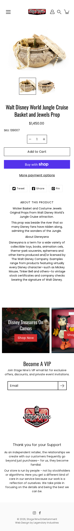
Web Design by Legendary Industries (37, 522)
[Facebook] (40, 512)
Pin (58, 188)
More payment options (37, 175)
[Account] (52, 12)
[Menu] (8, 12)
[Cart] (67, 12)
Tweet (21, 188)
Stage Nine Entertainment (42, 519)
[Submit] (62, 385)
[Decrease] (30, 139)
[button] (59, 11)
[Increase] (44, 139)
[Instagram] (34, 512)
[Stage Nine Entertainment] (37, 12)
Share (40, 188)
